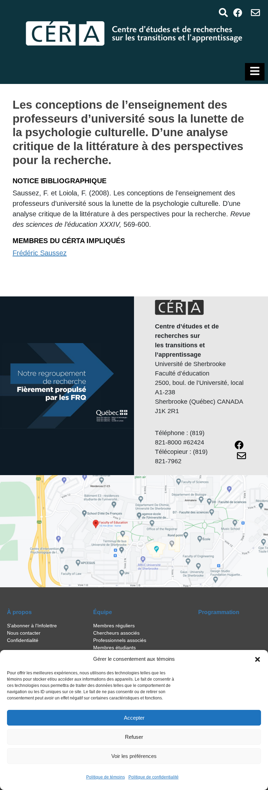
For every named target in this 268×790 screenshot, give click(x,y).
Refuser (134, 737)
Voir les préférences (134, 756)
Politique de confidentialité (153, 777)
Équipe (102, 612)
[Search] (223, 12)
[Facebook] (237, 12)
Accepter (134, 718)
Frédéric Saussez (40, 253)
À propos (19, 612)
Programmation (218, 612)
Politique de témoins (105, 777)
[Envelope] (255, 12)
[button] (257, 659)
